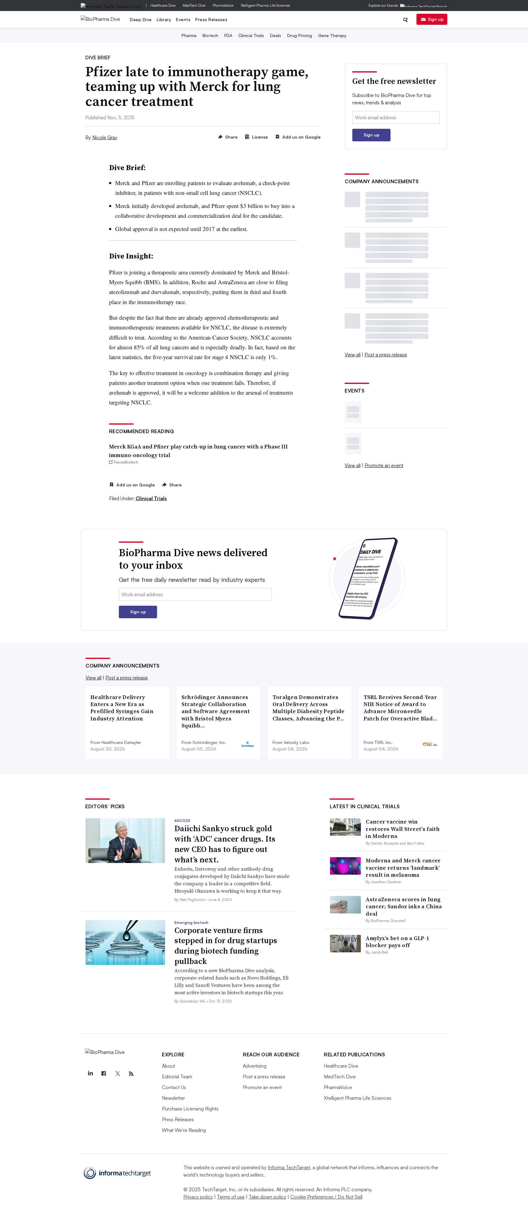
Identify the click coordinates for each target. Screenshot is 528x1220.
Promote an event (384, 465)
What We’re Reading (184, 1130)
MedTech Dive (194, 5)
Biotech (210, 35)
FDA (228, 35)
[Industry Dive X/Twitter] (117, 1073)
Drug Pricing (299, 35)
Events (183, 19)
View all (353, 354)
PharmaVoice (223, 5)
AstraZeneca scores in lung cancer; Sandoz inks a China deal (404, 906)
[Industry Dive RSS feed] (131, 1073)
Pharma (189, 35)
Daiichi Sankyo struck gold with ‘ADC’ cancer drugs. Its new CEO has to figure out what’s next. (224, 844)
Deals (275, 35)
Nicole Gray (104, 137)
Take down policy (267, 1197)
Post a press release (386, 354)
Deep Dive (141, 19)
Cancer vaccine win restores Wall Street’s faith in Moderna (403, 829)
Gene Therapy (332, 35)
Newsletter (173, 1098)
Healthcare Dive (162, 5)
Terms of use (231, 1197)
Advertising (254, 1066)
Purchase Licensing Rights (190, 1109)
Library (164, 19)
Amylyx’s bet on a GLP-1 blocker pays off (397, 941)
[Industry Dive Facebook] (103, 1073)
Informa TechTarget (289, 1167)
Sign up (436, 19)
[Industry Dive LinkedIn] (90, 1073)
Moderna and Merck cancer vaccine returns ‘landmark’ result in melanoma (403, 868)
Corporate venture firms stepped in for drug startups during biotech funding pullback (225, 946)
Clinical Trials (251, 35)
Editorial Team (177, 1076)
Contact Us (174, 1087)
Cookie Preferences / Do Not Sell (326, 1197)
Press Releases (211, 19)
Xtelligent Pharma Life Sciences (265, 5)
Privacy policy (198, 1197)
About (168, 1066)
